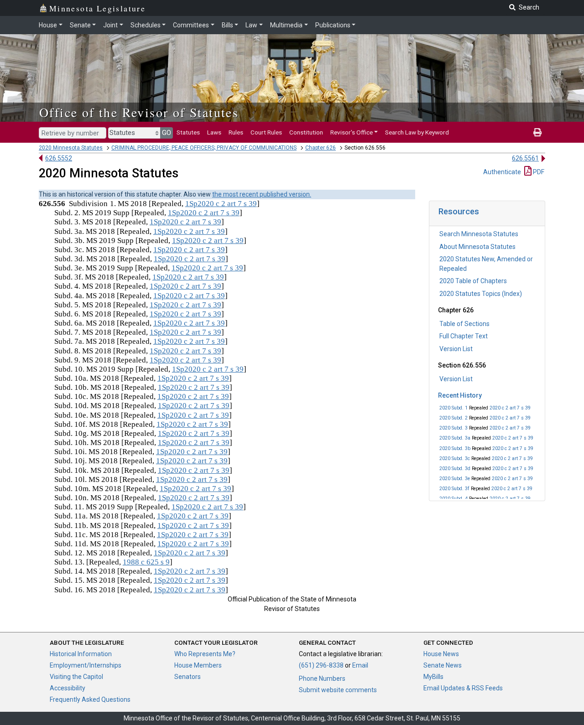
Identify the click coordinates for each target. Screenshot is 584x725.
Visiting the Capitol (76, 676)
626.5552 (58, 158)
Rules (236, 132)
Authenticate (502, 172)
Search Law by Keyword (417, 132)
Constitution (306, 132)
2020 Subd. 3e (454, 479)
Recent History (460, 395)
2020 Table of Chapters (473, 281)
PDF (538, 172)
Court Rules (266, 132)
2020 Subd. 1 (453, 408)
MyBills (433, 676)
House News (441, 654)
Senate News (442, 665)
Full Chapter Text (463, 336)
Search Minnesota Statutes (478, 234)
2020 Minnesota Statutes (71, 148)
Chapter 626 (320, 148)
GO (166, 133)
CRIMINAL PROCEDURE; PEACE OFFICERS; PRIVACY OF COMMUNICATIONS (204, 148)
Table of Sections (464, 323)
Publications (332, 25)
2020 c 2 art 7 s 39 (510, 408)
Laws (214, 132)
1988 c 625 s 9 (146, 562)
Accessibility (67, 688)
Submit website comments (338, 690)
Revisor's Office (351, 132)
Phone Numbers (322, 678)
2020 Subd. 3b (454, 448)
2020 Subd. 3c (454, 458)
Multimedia (286, 25)
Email (360, 665)
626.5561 (525, 158)
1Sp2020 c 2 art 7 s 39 (221, 203)
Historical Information (81, 654)
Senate (80, 25)
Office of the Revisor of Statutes (139, 112)
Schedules (145, 25)
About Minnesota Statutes (477, 246)
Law (251, 25)
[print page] (537, 132)
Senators (187, 676)
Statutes (188, 132)
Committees (191, 25)
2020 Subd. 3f (454, 489)
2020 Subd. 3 (453, 428)
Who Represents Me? (204, 654)
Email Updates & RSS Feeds (463, 688)
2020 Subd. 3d (454, 468)
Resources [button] (458, 211)
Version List (456, 348)
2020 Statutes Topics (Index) (480, 293)
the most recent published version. (261, 194)
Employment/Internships (85, 665)
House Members (198, 665)
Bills (227, 25)
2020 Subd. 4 (453, 499)
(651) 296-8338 (321, 665)
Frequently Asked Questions (90, 699)
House (48, 25)
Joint (110, 25)
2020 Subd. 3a (454, 438)
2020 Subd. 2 (453, 418)
